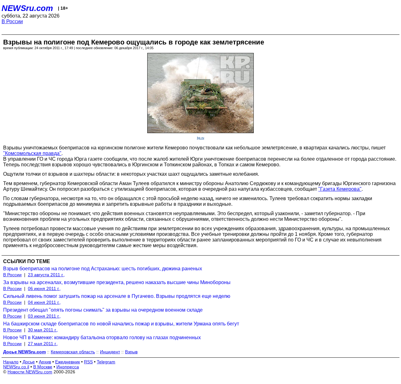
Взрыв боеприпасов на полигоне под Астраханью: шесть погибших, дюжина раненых (102, 268)
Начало (10, 361)
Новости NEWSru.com (30, 371)
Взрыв (131, 351)
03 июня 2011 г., (44, 316)
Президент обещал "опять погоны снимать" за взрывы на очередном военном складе (103, 310)
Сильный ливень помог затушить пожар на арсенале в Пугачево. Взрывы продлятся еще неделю (116, 296)
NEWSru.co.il (16, 366)
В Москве (42, 366)
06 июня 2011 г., (44, 288)
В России (12, 21)
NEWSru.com (27, 8)
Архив (45, 361)
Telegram (106, 361)
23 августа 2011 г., (46, 274)
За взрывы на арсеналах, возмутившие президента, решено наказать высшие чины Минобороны (117, 282)
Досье (29, 361)
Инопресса (67, 366)
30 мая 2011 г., (43, 329)
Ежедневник (67, 361)
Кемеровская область (73, 351)
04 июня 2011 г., (44, 302)
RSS (88, 361)
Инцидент (110, 351)
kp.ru (200, 137)
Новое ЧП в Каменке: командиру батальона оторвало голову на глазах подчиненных (102, 337)
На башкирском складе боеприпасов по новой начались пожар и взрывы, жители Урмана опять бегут (121, 323)
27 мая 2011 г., (43, 343)
